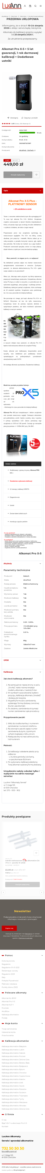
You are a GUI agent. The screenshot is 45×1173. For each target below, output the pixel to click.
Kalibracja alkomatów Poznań (13, 1056)
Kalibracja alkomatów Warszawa (14, 1102)
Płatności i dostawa (9, 984)
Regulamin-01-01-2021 (10, 968)
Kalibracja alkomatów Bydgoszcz (15, 1066)
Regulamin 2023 (8, 974)
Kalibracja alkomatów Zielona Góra (15, 1060)
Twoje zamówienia (9, 1029)
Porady (4, 1018)
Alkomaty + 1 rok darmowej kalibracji (31, 16)
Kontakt (5, 1126)
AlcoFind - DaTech (26, 150)
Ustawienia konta (8, 1032)
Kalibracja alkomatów (10, 1015)
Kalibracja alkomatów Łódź (12, 1083)
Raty (3, 977)
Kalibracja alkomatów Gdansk (13, 1053)
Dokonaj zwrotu (8, 961)
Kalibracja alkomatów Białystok (14, 1046)
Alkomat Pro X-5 (8, 1001)
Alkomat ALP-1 (8, 1005)
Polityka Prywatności (10, 981)
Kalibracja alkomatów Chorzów (14, 1073)
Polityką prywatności (25, 938)
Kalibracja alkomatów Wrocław (14, 1106)
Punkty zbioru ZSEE (10, 987)
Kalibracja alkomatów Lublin (13, 1050)
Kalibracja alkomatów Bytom (13, 1069)
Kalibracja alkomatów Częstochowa (16, 1076)
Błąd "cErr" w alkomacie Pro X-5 (14, 1123)
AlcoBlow (5, 1011)
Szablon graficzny (13, 1170)
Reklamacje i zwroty (10, 971)
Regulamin (28, 934)
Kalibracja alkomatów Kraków (13, 1079)
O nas (4, 1120)
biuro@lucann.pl (9, 1151)
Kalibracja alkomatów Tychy (13, 1099)
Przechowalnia (8, 1035)
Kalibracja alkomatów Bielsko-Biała (15, 1063)
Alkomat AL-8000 (9, 998)
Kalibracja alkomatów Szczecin (14, 1093)
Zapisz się (9, 928)
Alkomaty (14, 16)
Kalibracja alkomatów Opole (13, 1086)
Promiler (5, 1008)
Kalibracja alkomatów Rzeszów (14, 1089)
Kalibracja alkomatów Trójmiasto (15, 1096)
